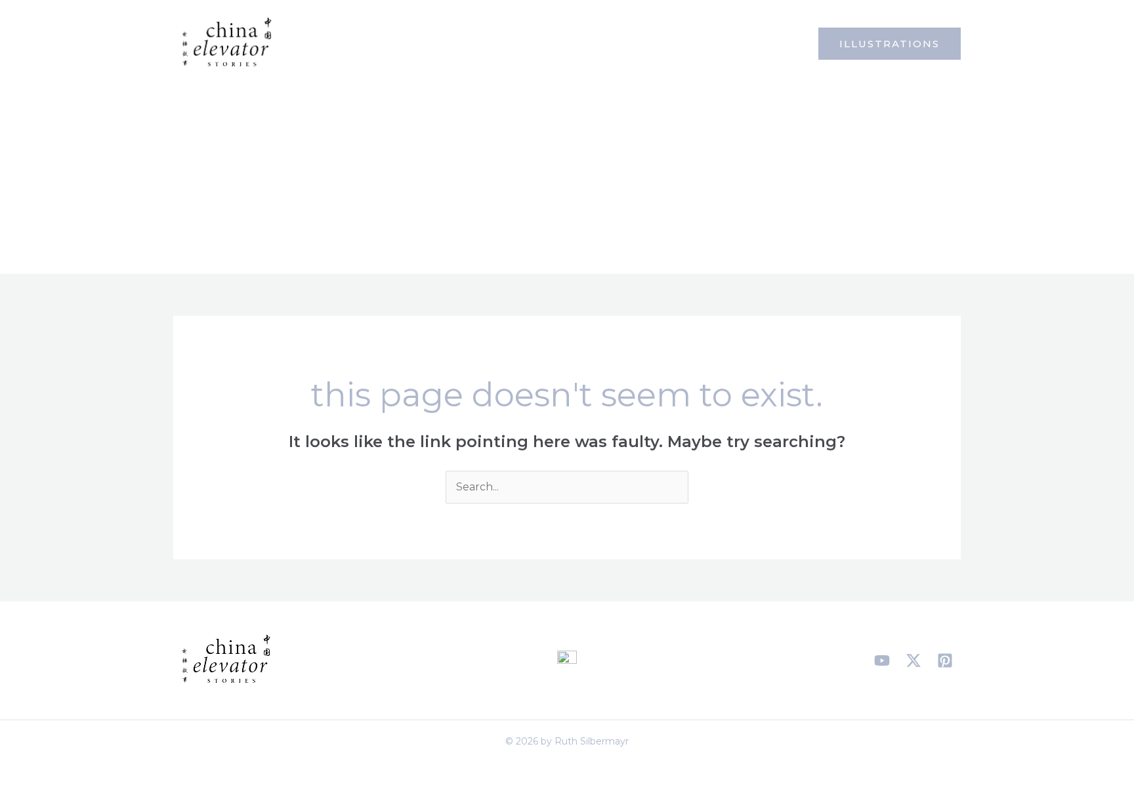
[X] (913, 660)
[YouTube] (882, 660)
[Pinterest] (945, 660)
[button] (561, 44)
